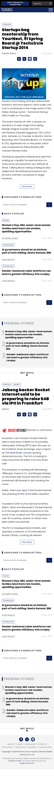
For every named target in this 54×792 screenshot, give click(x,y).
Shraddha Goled (10, 238)
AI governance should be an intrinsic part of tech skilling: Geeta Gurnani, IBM (26, 251)
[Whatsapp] (35, 59)
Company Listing (44, 747)
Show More (27, 186)
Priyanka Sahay (9, 53)
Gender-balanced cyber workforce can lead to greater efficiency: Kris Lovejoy (26, 272)
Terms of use (20, 747)
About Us (10, 744)
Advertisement (30, 744)
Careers (19, 744)
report (25, 490)
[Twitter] (24, 59)
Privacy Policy (8, 747)
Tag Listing (32, 747)
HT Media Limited (14, 761)
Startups (7, 24)
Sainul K (5, 409)
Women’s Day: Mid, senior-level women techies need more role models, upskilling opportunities (26, 228)
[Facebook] (19, 59)
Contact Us (42, 744)
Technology (8, 245)
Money (17, 384)
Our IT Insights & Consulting (15, 3)
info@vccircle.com (27, 763)
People (6, 220)
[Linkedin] (30, 59)
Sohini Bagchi (8, 259)
